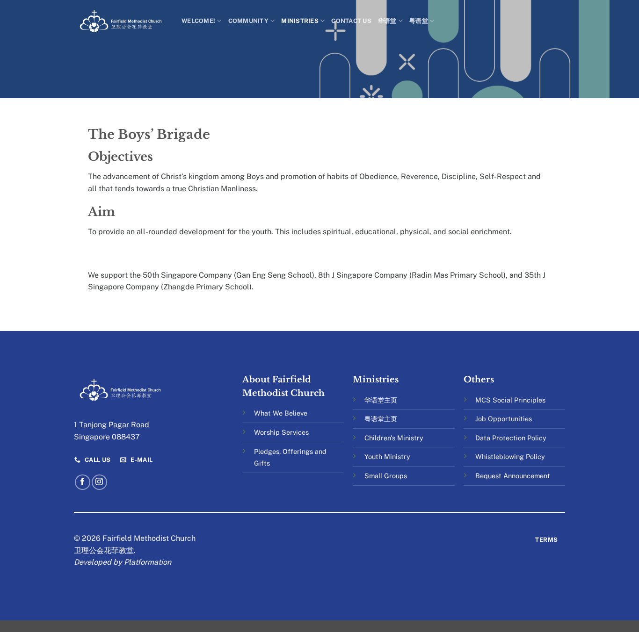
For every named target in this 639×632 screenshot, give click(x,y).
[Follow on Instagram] (99, 482)
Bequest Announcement (512, 476)
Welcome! (198, 20)
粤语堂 (418, 20)
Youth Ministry (387, 456)
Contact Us (351, 20)
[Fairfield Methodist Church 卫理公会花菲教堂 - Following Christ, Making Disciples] (120, 21)
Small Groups (385, 476)
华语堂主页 (380, 400)
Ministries (300, 20)
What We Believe (280, 413)
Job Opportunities (503, 419)
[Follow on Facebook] (82, 482)
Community (248, 20)
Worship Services (281, 432)
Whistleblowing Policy (510, 456)
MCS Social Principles (510, 400)
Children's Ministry (393, 438)
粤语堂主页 (380, 419)
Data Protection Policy (510, 438)
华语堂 (387, 20)
